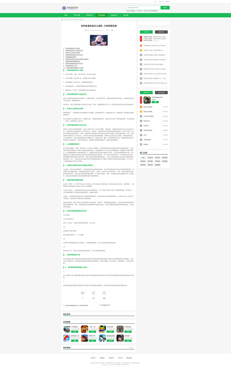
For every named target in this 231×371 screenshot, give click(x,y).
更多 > (132, 347)
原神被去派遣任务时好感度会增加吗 (76, 59)
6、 (64, 59)
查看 (74, 331)
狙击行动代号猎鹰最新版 (151, 11)
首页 (155, 1)
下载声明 (111, 358)
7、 (64, 61)
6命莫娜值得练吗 (69, 57)
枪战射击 (143, 161)
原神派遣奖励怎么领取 (71, 48)
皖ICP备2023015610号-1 (122, 364)
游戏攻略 (81, 19)
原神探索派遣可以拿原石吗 (73, 50)
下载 (155, 102)
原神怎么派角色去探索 (71, 53)
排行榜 (125, 15)
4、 (64, 55)
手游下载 (161, 1)
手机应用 (167, 1)
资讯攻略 (101, 15)
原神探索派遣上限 (70, 66)
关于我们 (92, 358)
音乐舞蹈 (164, 161)
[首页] (69, 8)
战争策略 (150, 161)
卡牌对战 (157, 161)
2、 (64, 50)
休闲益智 (164, 157)
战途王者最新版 (130, 11)
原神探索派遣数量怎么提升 (73, 68)
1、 (64, 48)
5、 (64, 57)
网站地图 (129, 358)
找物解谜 (157, 165)
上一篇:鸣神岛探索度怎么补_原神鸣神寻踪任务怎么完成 (76, 305)
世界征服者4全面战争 (158, 97)
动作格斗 (157, 157)
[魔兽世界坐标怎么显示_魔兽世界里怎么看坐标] (147, 39)
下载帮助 (101, 358)
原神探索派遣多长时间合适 (73, 55)
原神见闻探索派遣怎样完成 (73, 63)
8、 (64, 63)
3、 (64, 53)
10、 (64, 68)
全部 (143, 157)
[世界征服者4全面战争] (147, 100)
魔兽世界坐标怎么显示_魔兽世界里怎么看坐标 (160, 37)
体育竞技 (150, 165)
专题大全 (114, 15)
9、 (64, 66)
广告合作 (120, 358)
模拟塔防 (143, 165)
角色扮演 (150, 157)
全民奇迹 (139, 11)
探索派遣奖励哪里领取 (71, 61)
